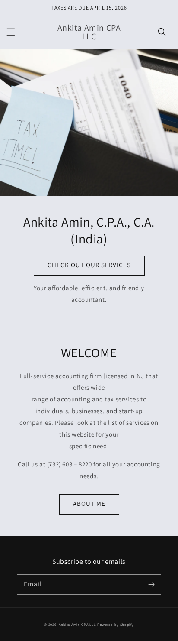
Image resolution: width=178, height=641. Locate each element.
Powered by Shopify (115, 624)
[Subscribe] (151, 584)
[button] (10, 32)
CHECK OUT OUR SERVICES (89, 265)
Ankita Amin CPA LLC (77, 624)
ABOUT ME (89, 503)
